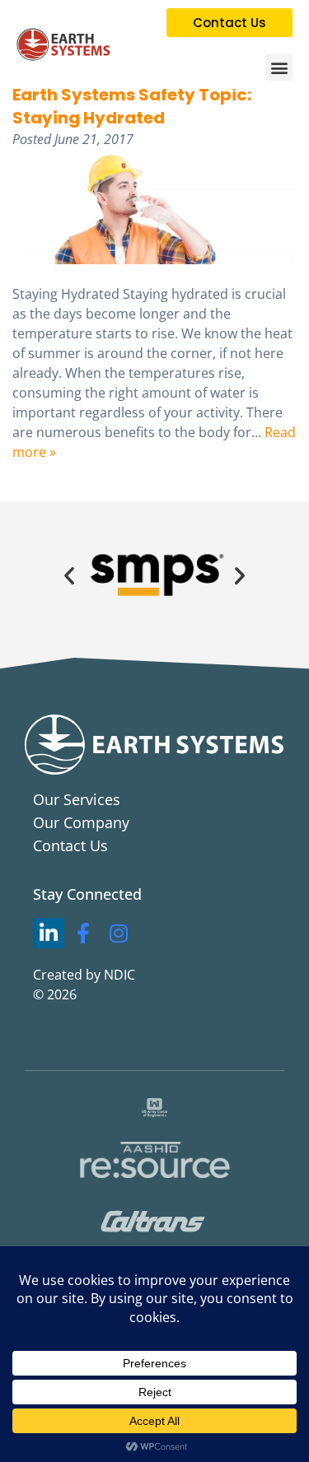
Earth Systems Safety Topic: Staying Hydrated (131, 106)
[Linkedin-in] (48, 933)
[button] (279, 67)
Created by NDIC (84, 975)
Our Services (76, 799)
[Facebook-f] (84, 933)
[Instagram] (118, 933)
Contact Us (70, 845)
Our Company (81, 822)
